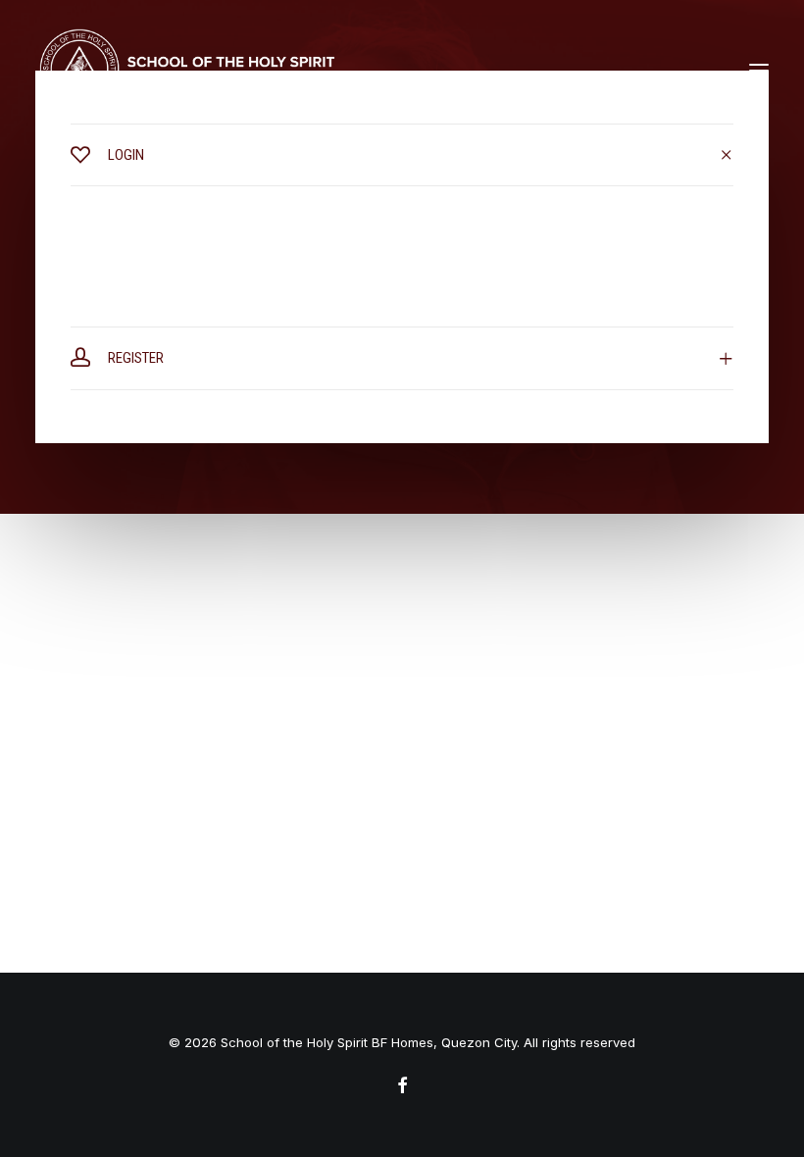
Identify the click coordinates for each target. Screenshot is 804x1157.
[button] (759, 70)
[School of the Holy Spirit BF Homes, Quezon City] (186, 70)
